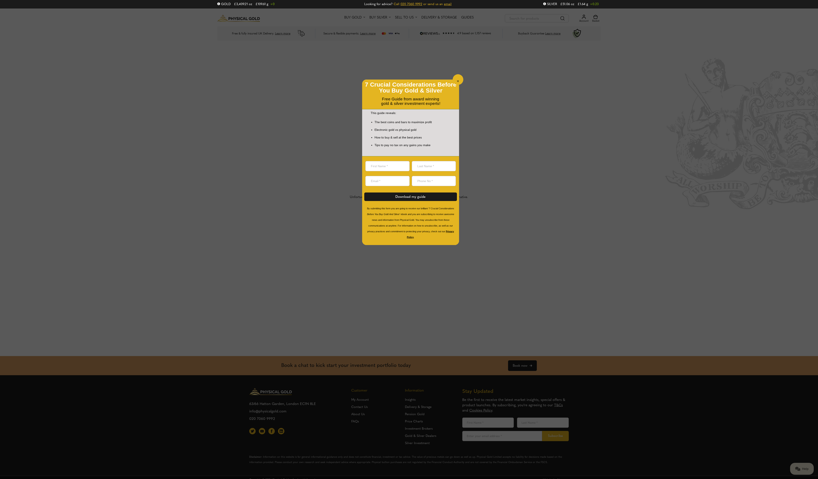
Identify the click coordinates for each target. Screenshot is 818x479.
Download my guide (411, 197)
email (448, 4)
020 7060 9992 (411, 4)
